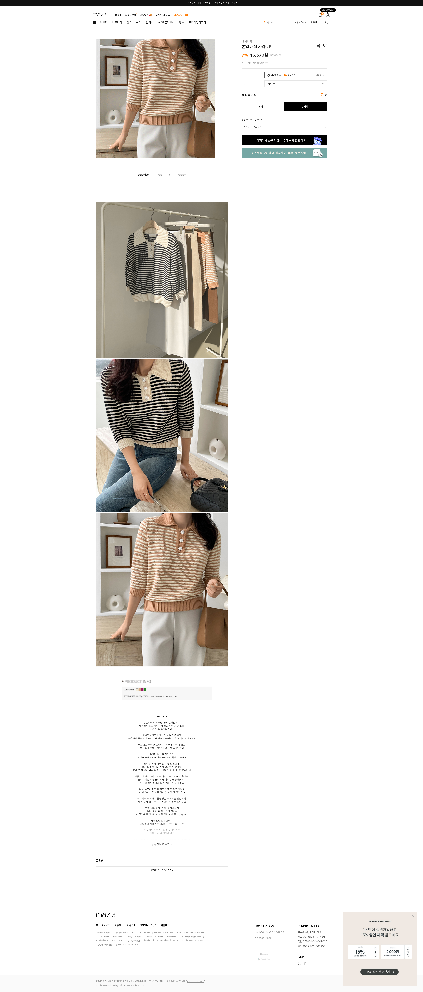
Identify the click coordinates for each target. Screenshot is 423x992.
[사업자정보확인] (132, 940)
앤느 (181, 22)
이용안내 (119, 925)
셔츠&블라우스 (166, 22)
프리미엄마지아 (197, 22)
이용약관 (131, 925)
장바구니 (263, 106)
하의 (138, 22)
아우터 (104, 22)
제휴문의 (165, 925)
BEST (118, 14)
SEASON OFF (182, 14)
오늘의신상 (130, 14)
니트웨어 (117, 22)
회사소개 (106, 925)
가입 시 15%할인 (328, 10)
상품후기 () (164, 174)
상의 (129, 22)
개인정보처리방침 (148, 925)
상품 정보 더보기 (160, 844)
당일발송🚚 (146, 14)
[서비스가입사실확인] (195, 981)
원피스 (149, 22)
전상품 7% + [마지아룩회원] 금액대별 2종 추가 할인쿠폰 (211, 2)
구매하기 (305, 106)
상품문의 (182, 174)
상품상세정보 (144, 174)
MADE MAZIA (163, 14)
